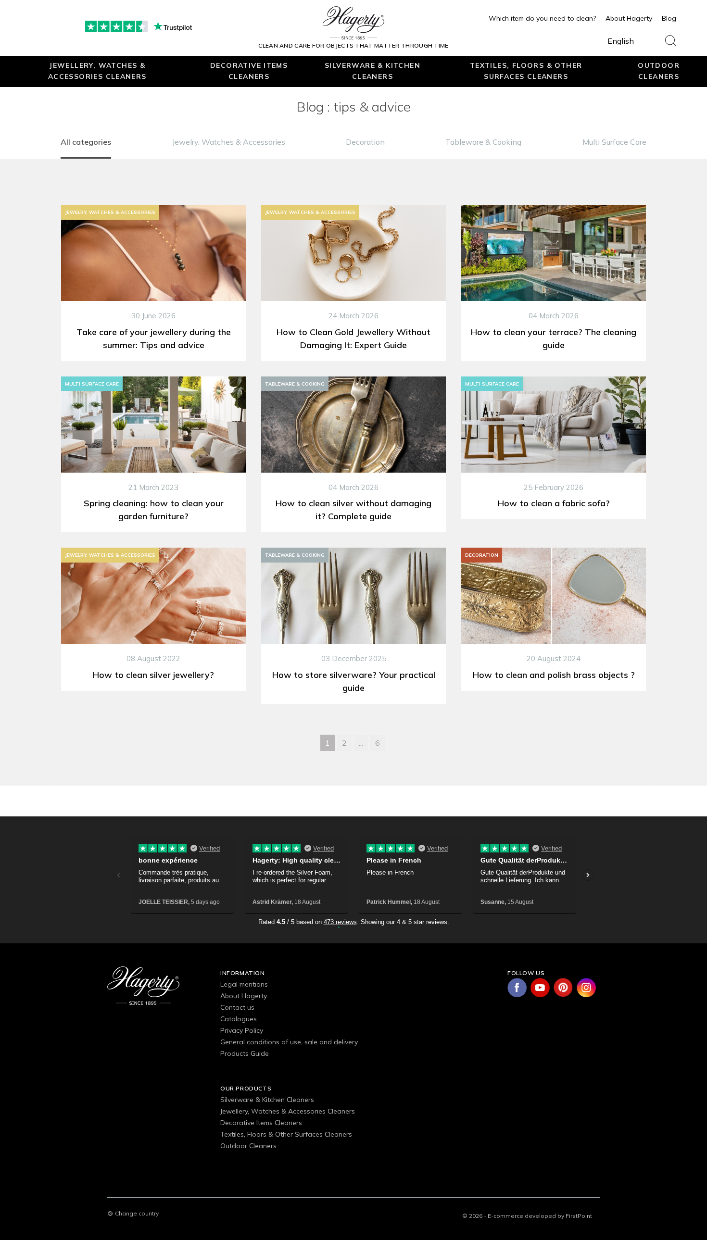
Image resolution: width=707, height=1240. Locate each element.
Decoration (365, 142)
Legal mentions (244, 984)
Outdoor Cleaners (659, 70)
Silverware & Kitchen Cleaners (372, 70)
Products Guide (244, 1053)
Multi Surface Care (614, 142)
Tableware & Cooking (483, 142)
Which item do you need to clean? (542, 18)
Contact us (237, 1007)
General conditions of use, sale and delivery (289, 1042)
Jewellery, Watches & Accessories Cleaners (97, 70)
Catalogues (238, 1019)
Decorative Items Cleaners (249, 70)
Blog (669, 18)
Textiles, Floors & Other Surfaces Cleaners (526, 70)
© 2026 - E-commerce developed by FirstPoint (527, 1215)
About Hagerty (629, 18)
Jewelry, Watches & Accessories (228, 142)
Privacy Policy (241, 1030)
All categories (86, 142)
